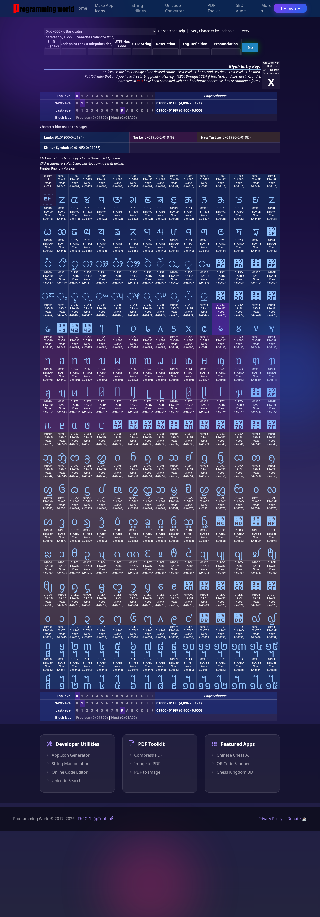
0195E (256, 337)
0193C (221, 272)
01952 (74, 337)
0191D (239, 208)
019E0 (48, 627)
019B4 (102, 530)
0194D (239, 304)
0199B (204, 465)
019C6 (133, 562)
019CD (239, 562)
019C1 (62, 562)
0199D (239, 465)
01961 (62, 369)
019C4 (102, 562)
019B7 (148, 530)
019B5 (118, 530)
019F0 (48, 659)
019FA (188, 659)
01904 (102, 176)
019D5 (118, 594)
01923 (87, 240)
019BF (272, 530)
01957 (148, 337)
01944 (102, 304)
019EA (188, 627)
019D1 (62, 594)
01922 (74, 240)
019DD (239, 594)
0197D (239, 401)
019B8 (160, 530)
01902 (74, 176)
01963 (87, 369)
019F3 (87, 659)
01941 (62, 304)
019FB (204, 659)
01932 (74, 272)
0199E (256, 465)
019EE (256, 627)
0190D (239, 176)
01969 (174, 369)
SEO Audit (241, 8)
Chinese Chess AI (233, 755)
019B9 (174, 530)
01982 (74, 433)
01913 (87, 208)
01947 (148, 304)
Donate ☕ (297, 818)
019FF (272, 659)
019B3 (87, 530)
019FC (221, 659)
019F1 (62, 659)
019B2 (75, 530)
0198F (272, 433)
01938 (160, 272)
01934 (102, 272)
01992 (74, 465)
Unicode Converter (174, 8)
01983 (87, 433)
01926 (133, 240)
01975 (118, 401)
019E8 (160, 627)
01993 (87, 465)
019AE (256, 498)
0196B (204, 369)
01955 (118, 337)
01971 (62, 401)
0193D (239, 272)
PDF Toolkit (214, 8)
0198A (188, 433)
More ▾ (267, 8)
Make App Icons (104, 8)
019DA (188, 594)
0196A (188, 369)
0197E (256, 401)
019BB (204, 530)
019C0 (48, 562)
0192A (188, 240)
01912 (74, 208)
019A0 (48, 498)
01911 (62, 208)
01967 (148, 369)
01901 (62, 176)
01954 (102, 337)
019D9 (174, 594)
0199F (272, 465)
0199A (188, 465)
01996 (133, 465)
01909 (174, 176)
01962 (74, 369)
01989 (174, 433)
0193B (204, 272)
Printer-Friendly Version (57, 168)
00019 (48, 176)
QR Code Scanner (233, 763)
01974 (102, 401)
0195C (221, 337)
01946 (133, 304)
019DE (256, 594)
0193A (188, 272)
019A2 (75, 498)
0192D (239, 240)
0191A (188, 208)
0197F (272, 401)
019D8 (161, 594)
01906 (133, 176)
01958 (160, 337)
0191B (204, 208)
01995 (118, 465)
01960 (48, 369)
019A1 (62, 498)
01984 (102, 433)
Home (81, 8)
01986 (133, 433)
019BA (189, 530)
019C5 (118, 562)
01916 (133, 208)
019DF (272, 594)
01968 (160, 369)
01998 (160, 465)
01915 (118, 208)
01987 (148, 433)
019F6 (133, 659)
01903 (87, 176)
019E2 (74, 627)
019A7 (148, 498)
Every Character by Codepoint (213, 31)
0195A (188, 337)
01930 (48, 272)
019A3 (87, 498)
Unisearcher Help (171, 31)
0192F (272, 240)
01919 (174, 208)
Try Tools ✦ (290, 8)
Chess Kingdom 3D (235, 772)
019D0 (48, 594)
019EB (204, 627)
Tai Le (138, 137)
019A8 (160, 498)
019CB (204, 562)
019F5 (118, 659)
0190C (221, 176)
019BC (221, 530)
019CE (256, 562)
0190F (272, 176)
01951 (62, 337)
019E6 (133, 627)
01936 (133, 272)
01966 (133, 369)
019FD (239, 659)
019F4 (102, 659)
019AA (189, 498)
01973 (87, 401)
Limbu (49, 137)
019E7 (148, 627)
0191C (221, 208)
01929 (174, 240)
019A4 (102, 498)
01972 (74, 401)
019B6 (133, 530)
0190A (188, 176)
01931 (62, 272)
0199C (221, 465)
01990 (48, 465)
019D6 (134, 594)
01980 (48, 433)
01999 (174, 465)
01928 (160, 240)
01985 (118, 433)
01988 (160, 433)
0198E (256, 433)
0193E (256, 272)
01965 (118, 369)
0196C (221, 369)
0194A (188, 304)
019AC (221, 498)
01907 (148, 176)
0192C (221, 240)
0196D (239, 369)
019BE (256, 530)
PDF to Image (147, 772)
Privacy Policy (270, 818)
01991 (62, 465)
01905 (118, 176)
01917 (148, 208)
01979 (174, 401)
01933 (87, 272)
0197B (204, 401)
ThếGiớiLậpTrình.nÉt (96, 818)
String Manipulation (71, 763)
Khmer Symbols (57, 147)
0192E (256, 240)
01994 (102, 465)
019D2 (75, 594)
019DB (204, 594)
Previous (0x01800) (92, 117)
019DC (221, 594)
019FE (256, 659)
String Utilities (139, 8)
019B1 (62, 530)
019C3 (87, 562)
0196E (256, 369)
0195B (204, 337)
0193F (272, 272)
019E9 (174, 627)
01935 (118, 272)
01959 (174, 337)
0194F (272, 304)
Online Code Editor (70, 772)
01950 (48, 337)
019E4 (102, 627)
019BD (239, 530)
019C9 (174, 562)
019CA (189, 562)
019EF (272, 627)
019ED (239, 627)
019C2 (75, 562)
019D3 (88, 594)
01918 (160, 208)
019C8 (160, 562)
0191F (272, 208)
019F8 (160, 659)
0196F (272, 369)
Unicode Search (67, 780)
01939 (174, 272)
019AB (204, 498)
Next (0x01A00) (124, 117)
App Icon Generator (71, 755)
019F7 (148, 659)
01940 (48, 304)
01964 (102, 369)
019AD (239, 498)
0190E (256, 176)
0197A (188, 401)
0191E (256, 208)
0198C (221, 433)
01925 (118, 240)
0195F (272, 337)
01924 (102, 240)
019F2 (74, 659)
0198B (204, 433)
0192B (204, 240)
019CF (272, 562)
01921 (62, 240)
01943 (87, 304)
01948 (160, 304)
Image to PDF (147, 763)
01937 (148, 272)
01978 (160, 401)
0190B (204, 176)
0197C (221, 401)
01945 (118, 304)
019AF (272, 498)
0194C (221, 304)
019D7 (148, 594)
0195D (239, 337)
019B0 (48, 530)
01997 (148, 465)
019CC (221, 562)
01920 (48, 240)
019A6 (133, 498)
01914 (102, 208)
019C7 (148, 562)
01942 (74, 304)
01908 (160, 176)
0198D (239, 433)
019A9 (174, 498)
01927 (148, 240)
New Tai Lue (211, 137)
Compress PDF (148, 755)
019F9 (174, 659)
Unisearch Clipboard (105, 158)
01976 (133, 401)
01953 (87, 337)
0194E (256, 304)
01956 (133, 337)
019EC (221, 627)
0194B (204, 304)
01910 (48, 208)
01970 (48, 401)
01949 (174, 304)
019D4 (102, 594)
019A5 (118, 498)
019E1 (62, 627)
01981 (62, 433)
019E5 (118, 627)
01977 (148, 401)
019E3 (87, 627)
